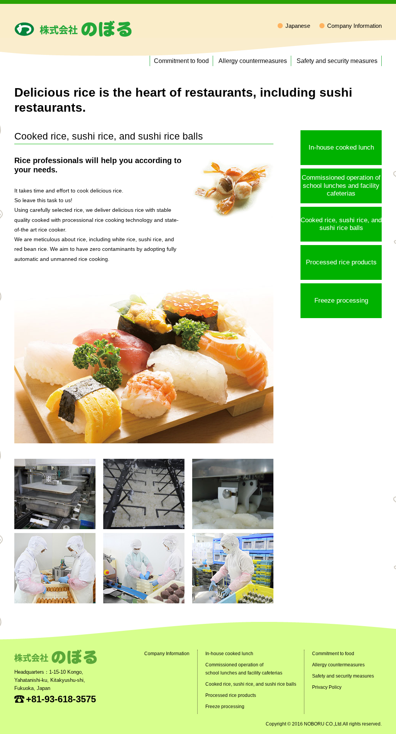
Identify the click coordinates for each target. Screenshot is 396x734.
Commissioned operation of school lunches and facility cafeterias (341, 185)
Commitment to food (181, 61)
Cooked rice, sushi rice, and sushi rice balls (341, 224)
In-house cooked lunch (341, 147)
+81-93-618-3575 (61, 699)
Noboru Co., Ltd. (72, 29)
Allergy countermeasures (252, 61)
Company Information (354, 25)
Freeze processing (341, 300)
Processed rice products (341, 262)
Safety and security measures (337, 61)
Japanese (297, 25)
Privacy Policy (326, 687)
